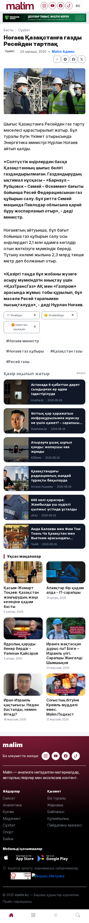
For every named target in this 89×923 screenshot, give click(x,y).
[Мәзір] (33, 915)
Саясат (9, 798)
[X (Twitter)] (81, 59)
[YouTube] (52, 5)
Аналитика (12, 805)
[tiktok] (76, 756)
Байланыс (56, 811)
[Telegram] (65, 59)
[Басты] (11, 915)
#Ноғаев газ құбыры (25, 351)
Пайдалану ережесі (64, 825)
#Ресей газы (17, 361)
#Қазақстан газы (66, 351)
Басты (8, 30)
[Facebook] (60, 5)
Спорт (8, 832)
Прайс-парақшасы (17, 901)
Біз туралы (56, 798)
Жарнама (55, 805)
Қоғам (8, 811)
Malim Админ (63, 51)
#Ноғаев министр (22, 341)
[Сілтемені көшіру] (57, 59)
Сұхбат (9, 825)
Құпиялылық (58, 818)
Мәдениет (12, 818)
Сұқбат (24, 30)
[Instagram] (44, 5)
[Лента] (55, 915)
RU (78, 6)
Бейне (8, 839)
